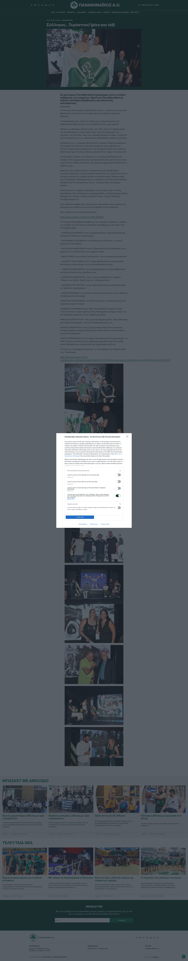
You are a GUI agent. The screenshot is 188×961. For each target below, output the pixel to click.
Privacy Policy (105, 524)
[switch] (118, 475)
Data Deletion (83, 524)
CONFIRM (80, 517)
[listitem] (94, 471)
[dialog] (94, 480)
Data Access (94, 524)
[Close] (128, 437)
